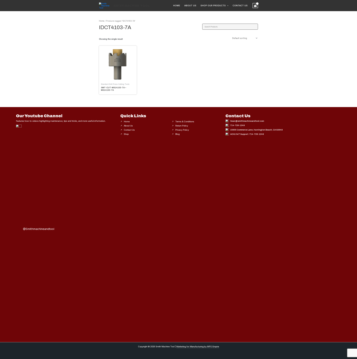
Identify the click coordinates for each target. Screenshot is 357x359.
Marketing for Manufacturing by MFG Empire (197, 346)
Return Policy (181, 125)
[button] (227, 5)
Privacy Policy (182, 130)
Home (176, 5)
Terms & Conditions (184, 121)
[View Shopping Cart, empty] (255, 5)
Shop (126, 134)
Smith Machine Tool (132, 6)
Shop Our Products (213, 5)
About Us (190, 5)
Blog (177, 134)
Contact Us (240, 5)
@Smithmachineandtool (38, 229)
